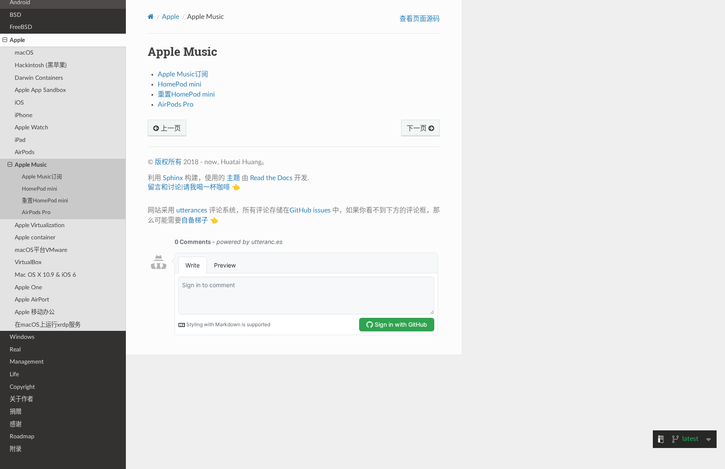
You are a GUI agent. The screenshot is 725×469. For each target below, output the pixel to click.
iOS (19, 103)
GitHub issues (310, 210)
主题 (233, 178)
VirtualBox (28, 262)
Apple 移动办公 (35, 312)
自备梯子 (194, 220)
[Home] (151, 16)
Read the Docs (271, 178)
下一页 (417, 128)
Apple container (35, 237)
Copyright (22, 387)
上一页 (170, 128)
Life (14, 374)
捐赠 (15, 412)
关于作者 (21, 399)
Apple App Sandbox (40, 90)
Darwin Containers (39, 78)
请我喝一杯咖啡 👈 (211, 187)
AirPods (24, 152)
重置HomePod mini (45, 201)
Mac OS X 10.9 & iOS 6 (45, 275)
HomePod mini (39, 189)
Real (15, 349)
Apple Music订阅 (42, 177)
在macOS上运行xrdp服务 (48, 325)
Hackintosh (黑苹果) (41, 65)
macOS (24, 53)
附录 (15, 449)
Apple (17, 40)
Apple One (28, 287)
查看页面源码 (419, 19)
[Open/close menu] (5, 40)
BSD (15, 15)
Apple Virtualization (40, 225)
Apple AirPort (32, 299)
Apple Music (31, 165)
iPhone (23, 115)
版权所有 (168, 162)
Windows (22, 337)
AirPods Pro (36, 212)
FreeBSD (21, 27)
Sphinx (173, 178)
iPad (20, 140)
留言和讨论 (164, 187)
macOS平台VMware (41, 250)
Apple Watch (31, 127)
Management (27, 362)
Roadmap (22, 436)
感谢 (15, 424)
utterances (191, 210)
